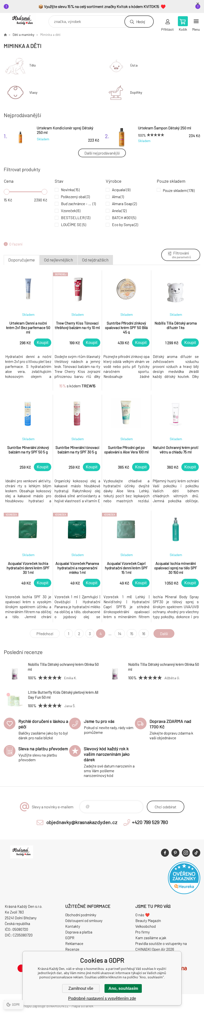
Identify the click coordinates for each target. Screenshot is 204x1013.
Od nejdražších (95, 259)
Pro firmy (142, 932)
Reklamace (74, 943)
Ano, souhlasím (123, 988)
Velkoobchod (145, 926)
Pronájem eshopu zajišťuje (25, 1006)
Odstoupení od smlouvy (83, 920)
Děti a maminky (23, 35)
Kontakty (72, 926)
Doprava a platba (78, 932)
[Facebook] (165, 853)
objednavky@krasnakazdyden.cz (81, 822)
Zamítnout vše (80, 988)
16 (143, 633)
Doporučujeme (21, 259)
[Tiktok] (196, 853)
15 (131, 633)
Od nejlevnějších (58, 259)
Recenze (72, 949)
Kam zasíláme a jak (150, 937)
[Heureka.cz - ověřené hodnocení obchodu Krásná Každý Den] (184, 892)
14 (119, 633)
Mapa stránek (82, 1006)
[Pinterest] (175, 853)
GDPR (69, 937)
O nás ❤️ (142, 915)
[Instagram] (186, 853)
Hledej (140, 21)
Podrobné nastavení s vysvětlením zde (102, 998)
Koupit (42, 342)
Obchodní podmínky (80, 915)
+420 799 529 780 (150, 822)
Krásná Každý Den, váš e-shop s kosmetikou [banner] (26, 20)
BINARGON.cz (57, 1006)
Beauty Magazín (148, 920)
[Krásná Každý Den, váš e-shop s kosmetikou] (5, 34)
